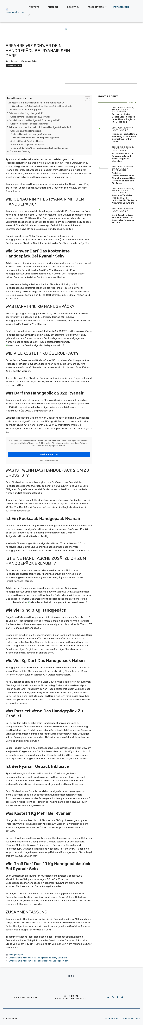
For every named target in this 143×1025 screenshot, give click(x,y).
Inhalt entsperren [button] (49, 454)
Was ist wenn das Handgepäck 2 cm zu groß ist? (34, 120)
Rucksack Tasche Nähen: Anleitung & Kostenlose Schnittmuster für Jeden (124, 138)
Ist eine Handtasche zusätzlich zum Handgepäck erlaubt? (40, 127)
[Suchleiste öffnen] (29, 15)
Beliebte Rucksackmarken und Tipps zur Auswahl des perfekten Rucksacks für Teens (123, 178)
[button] (86, 98)
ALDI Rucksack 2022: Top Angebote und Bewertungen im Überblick (123, 157)
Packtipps (33, 7)
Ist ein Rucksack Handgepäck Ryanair (30, 124)
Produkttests (96, 7)
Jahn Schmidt (12, 61)
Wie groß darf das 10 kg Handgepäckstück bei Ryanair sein (41, 148)
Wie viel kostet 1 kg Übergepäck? (26, 113)
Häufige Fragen (121, 7)
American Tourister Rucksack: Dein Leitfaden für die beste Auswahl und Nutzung (124, 199)
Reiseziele (53, 7)
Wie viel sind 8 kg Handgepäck (26, 131)
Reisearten (73, 7)
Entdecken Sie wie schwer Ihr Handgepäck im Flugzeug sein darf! (39, 961)
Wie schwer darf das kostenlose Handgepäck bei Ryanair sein (42, 106)
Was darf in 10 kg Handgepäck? (25, 109)
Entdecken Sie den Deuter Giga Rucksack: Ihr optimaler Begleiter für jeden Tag (124, 118)
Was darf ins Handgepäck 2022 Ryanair (31, 117)
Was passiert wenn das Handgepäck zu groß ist (36, 137)
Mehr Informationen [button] (49, 461)
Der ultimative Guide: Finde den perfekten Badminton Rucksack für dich (123, 219)
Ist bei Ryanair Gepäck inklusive (28, 141)
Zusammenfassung (19, 151)
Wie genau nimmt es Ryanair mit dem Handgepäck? (36, 102)
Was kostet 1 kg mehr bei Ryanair (29, 144)
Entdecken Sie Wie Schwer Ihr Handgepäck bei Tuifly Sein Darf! (38, 957)
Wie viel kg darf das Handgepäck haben (32, 134)
